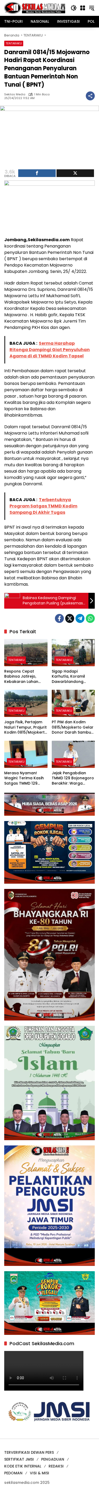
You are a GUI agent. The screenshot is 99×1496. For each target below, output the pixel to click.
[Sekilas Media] (34, 7)
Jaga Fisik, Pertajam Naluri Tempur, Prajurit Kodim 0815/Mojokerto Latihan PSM (25, 727)
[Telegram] (80, 618)
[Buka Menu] (82, 8)
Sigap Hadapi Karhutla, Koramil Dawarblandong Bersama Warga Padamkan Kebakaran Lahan (69, 676)
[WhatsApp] (90, 618)
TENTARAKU (14, 43)
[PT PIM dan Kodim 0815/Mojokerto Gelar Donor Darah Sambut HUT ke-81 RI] (73, 703)
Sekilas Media (14, 94)
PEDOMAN (13, 1473)
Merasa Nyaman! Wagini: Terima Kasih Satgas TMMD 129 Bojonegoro (24, 778)
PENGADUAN (52, 1459)
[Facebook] (59, 618)
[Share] (37, 173)
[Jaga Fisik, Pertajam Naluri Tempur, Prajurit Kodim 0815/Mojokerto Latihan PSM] (26, 703)
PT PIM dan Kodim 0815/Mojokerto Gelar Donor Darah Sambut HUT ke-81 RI (72, 727)
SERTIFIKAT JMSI (19, 1459)
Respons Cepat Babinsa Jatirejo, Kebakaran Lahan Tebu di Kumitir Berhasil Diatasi (21, 676)
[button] (73, 8)
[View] (75, 173)
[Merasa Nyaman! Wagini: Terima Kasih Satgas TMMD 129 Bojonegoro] (26, 754)
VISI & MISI (39, 1473)
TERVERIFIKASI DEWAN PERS (29, 1452)
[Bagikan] (90, 95)
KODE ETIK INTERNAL (22, 1466)
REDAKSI (56, 1466)
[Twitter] (69, 618)
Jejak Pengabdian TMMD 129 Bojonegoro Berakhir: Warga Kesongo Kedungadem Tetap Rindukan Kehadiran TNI (73, 778)
